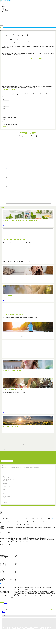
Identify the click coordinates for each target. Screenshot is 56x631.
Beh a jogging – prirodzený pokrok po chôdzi (13, 314)
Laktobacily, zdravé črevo (6, 491)
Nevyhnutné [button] (1, 582)
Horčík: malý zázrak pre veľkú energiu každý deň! (14, 239)
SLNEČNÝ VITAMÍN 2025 (7, 295)
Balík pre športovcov (6, 484)
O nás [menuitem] (2, 611)
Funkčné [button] (1, 519)
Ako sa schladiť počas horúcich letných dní (13, 389)
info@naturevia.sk (5, 503)
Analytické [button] (1, 525)
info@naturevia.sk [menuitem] (5, 615)
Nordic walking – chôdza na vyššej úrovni (12, 333)
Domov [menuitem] (2, 610)
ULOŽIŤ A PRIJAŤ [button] (2, 602)
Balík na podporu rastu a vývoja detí (8, 487)
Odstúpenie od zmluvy (6, 480)
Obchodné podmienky (6, 478)
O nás (3, 476)
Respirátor (4, 497)
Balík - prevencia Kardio (6, 485)
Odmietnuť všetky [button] (11, 509)
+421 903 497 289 (4, 502)
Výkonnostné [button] (1, 522)
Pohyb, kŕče (4, 492)
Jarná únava (5, 276)
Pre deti (4, 493)
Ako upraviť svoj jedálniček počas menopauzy (13, 370)
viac (3, 225)
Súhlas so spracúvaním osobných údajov (8, 479)
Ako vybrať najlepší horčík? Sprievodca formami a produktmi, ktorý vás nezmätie (21, 220)
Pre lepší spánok (5, 495)
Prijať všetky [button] (6, 509)
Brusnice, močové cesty (6, 489)
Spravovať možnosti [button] (2, 509)
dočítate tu (52, 518)
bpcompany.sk (37, 505)
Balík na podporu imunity (6, 486)
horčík (17, 43)
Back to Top (1, 506)
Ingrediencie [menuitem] (3, 612)
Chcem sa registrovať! (5, 126)
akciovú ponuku (7, 444)
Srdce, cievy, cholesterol (6, 496)
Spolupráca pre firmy (6, 477)
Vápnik (3, 38)
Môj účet (4, 475)
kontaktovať (14, 449)
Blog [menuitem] (2, 613)
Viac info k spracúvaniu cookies (4, 510)
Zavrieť (1, 606)
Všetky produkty (5, 483)
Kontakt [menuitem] (3, 614)
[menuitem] (29, 609)
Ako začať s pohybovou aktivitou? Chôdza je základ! (15, 351)
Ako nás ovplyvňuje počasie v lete (10, 426)
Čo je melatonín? (6, 258)
